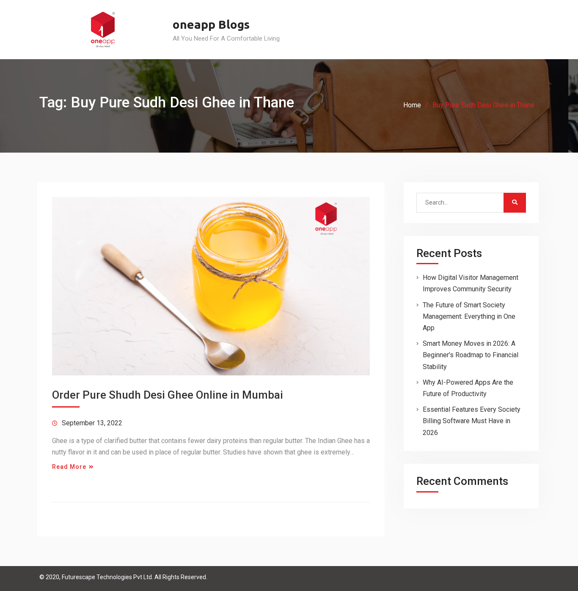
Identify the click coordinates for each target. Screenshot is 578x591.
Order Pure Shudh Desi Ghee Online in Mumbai (167, 395)
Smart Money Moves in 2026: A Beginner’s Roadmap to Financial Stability (470, 354)
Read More (69, 466)
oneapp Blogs (211, 24)
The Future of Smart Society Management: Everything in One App (469, 316)
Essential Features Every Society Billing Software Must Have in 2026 (471, 420)
